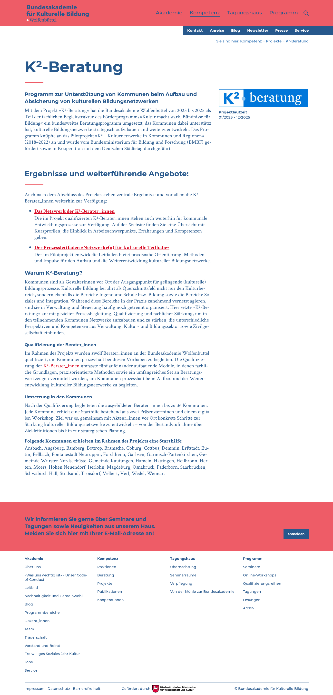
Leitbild (31, 587)
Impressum (35, 688)
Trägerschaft (36, 637)
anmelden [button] (296, 534)
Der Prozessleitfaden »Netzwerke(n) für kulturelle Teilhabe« (101, 248)
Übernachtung (183, 567)
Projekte (274, 41)
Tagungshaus (182, 558)
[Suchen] (305, 13)
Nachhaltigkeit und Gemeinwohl (54, 596)
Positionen (106, 567)
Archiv (248, 608)
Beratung (105, 575)
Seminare (251, 567)
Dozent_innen (37, 621)
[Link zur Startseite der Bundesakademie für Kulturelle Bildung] (58, 13)
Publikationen (109, 591)
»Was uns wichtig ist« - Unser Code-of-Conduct (56, 577)
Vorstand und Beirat (42, 646)
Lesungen (252, 600)
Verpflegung (181, 583)
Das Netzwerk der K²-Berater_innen (74, 211)
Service (302, 30)
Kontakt (195, 30)
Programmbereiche (42, 612)
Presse (281, 30)
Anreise (217, 30)
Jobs (29, 662)
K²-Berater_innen (61, 365)
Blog (235, 30)
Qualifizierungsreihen (262, 583)
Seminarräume (183, 575)
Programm (253, 558)
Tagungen (252, 591)
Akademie (34, 558)
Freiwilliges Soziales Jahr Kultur (52, 654)
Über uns (33, 567)
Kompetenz (251, 41)
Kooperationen (110, 600)
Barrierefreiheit (86, 688)
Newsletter (257, 30)
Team (29, 629)
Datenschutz (59, 688)
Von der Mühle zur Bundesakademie (202, 591)
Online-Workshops (259, 575)
